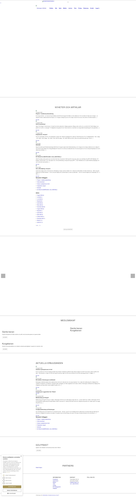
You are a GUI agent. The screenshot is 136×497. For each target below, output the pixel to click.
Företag (54, 485)
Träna (54, 483)
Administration (45, 495)
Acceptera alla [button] (12, 486)
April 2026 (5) (40, 203)
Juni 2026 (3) (39, 199)
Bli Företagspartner (57, 486)
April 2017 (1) (40, 222)
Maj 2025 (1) (39, 210)
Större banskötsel (40, 124)
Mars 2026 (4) (40, 205)
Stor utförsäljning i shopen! (43, 168)
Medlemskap (68, 320)
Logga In (97, 8)
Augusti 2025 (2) (40, 208)
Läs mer (37, 119)
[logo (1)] (45, 8)
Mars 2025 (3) (40, 214)
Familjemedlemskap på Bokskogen (45, 409)
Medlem (54, 482)
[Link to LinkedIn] (40, 1)
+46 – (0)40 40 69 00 (74, 483)
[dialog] (12, 475)
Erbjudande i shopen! (41, 134)
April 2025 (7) (40, 212)
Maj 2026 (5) (39, 201)
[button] (12, 493)
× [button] (21, 456)
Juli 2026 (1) (39, 197)
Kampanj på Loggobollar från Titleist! (46, 392)
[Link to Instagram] (38, 1)
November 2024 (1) (41, 218)
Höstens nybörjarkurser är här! (43, 184)
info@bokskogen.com (74, 482)
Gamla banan (55, 480)
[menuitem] (51, 8)
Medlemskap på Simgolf (42, 397)
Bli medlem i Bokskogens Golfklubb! (45, 380)
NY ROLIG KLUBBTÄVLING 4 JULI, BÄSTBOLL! (48, 157)
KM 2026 (38, 145)
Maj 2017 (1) (39, 220)
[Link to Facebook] (36, 1)
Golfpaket (55, 488)
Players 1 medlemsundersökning (44, 114)
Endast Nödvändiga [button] (12, 490)
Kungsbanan (55, 479)
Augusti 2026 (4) (40, 195)
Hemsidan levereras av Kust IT (53, 495)
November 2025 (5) (41, 206)
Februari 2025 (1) (40, 216)
